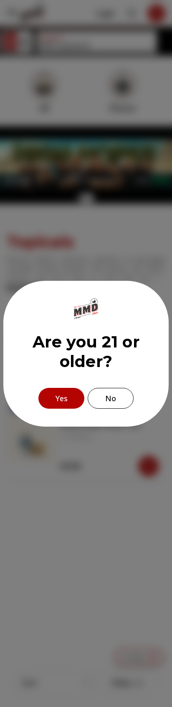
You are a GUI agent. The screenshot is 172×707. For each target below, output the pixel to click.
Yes (62, 398)
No (110, 398)
